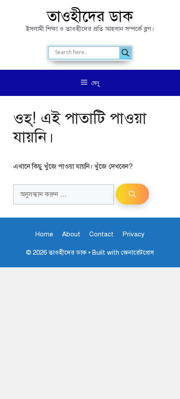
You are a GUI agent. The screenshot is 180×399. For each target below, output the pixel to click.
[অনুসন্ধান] (132, 194)
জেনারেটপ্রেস (137, 252)
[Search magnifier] (125, 53)
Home (44, 234)
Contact (101, 234)
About (71, 234)
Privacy (133, 234)
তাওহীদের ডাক (90, 16)
